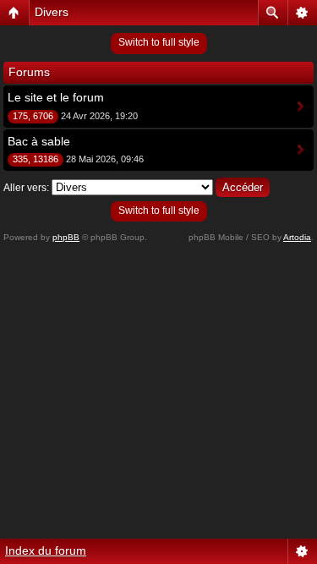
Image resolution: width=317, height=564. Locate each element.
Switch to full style (158, 42)
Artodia (297, 237)
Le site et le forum (56, 97)
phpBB (65, 237)
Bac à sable (39, 141)
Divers (51, 12)
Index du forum (45, 550)
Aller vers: (26, 188)
